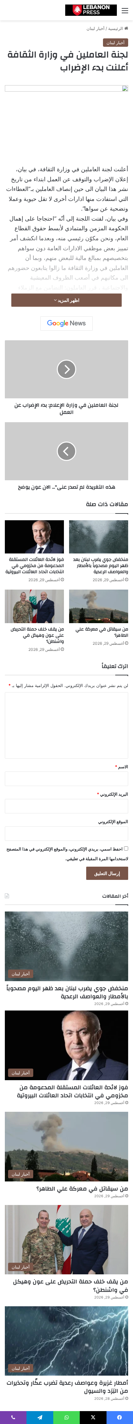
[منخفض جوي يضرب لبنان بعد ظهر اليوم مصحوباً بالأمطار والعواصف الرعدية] (98, 536)
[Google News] (66, 323)
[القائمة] (125, 12)
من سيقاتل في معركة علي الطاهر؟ (102, 632)
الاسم (121, 766)
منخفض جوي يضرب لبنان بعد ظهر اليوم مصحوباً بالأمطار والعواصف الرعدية (100, 565)
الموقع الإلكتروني (113, 821)
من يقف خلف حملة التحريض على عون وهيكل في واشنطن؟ (37, 635)
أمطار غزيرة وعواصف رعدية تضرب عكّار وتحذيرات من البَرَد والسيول (67, 1387)
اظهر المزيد (68, 300)
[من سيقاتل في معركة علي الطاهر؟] (98, 606)
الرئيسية (116, 28)
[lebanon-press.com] (91, 10)
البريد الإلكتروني (112, 794)
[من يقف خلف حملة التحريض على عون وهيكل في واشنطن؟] (34, 606)
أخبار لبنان (96, 28)
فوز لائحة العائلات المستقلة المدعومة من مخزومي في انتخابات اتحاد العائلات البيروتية (34, 565)
